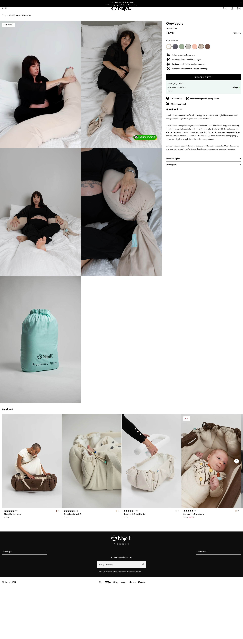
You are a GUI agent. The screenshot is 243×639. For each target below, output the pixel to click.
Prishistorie (237, 33)
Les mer (170, 91)
